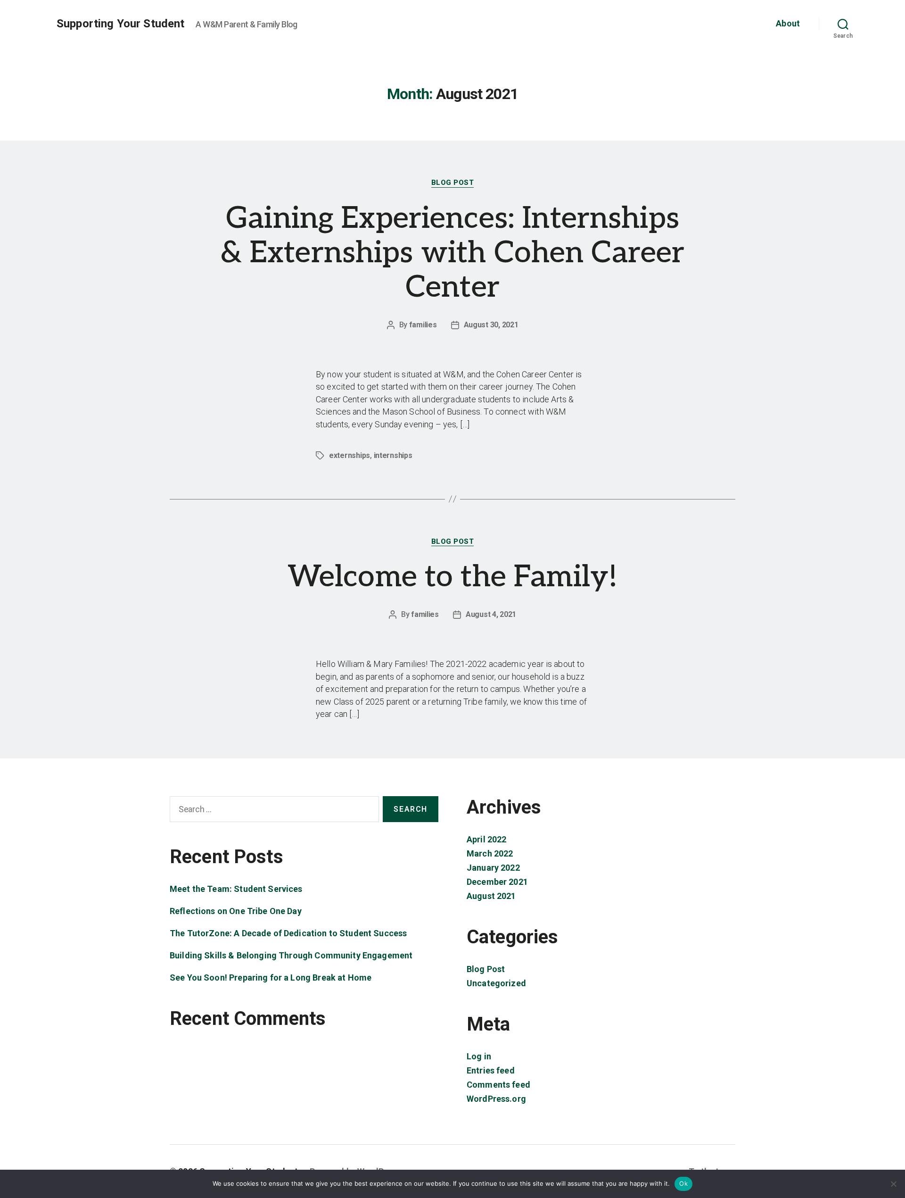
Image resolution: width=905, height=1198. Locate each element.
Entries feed (491, 1070)
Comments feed (498, 1085)
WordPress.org (496, 1099)
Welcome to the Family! (452, 577)
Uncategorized (496, 983)
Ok (683, 1183)
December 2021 (497, 882)
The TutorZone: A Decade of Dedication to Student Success (288, 933)
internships (393, 455)
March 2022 (490, 853)
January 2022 (493, 868)
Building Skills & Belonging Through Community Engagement (291, 955)
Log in (479, 1056)
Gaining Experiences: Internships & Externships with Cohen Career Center (453, 253)
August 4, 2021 (491, 614)
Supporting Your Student (120, 23)
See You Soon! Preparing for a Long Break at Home (270, 977)
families (423, 324)
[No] (893, 1184)
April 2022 (487, 839)
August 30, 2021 (491, 324)
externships (349, 455)
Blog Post (452, 182)
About (788, 23)
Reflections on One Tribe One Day (236, 911)
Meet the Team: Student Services (236, 889)
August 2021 (491, 896)
